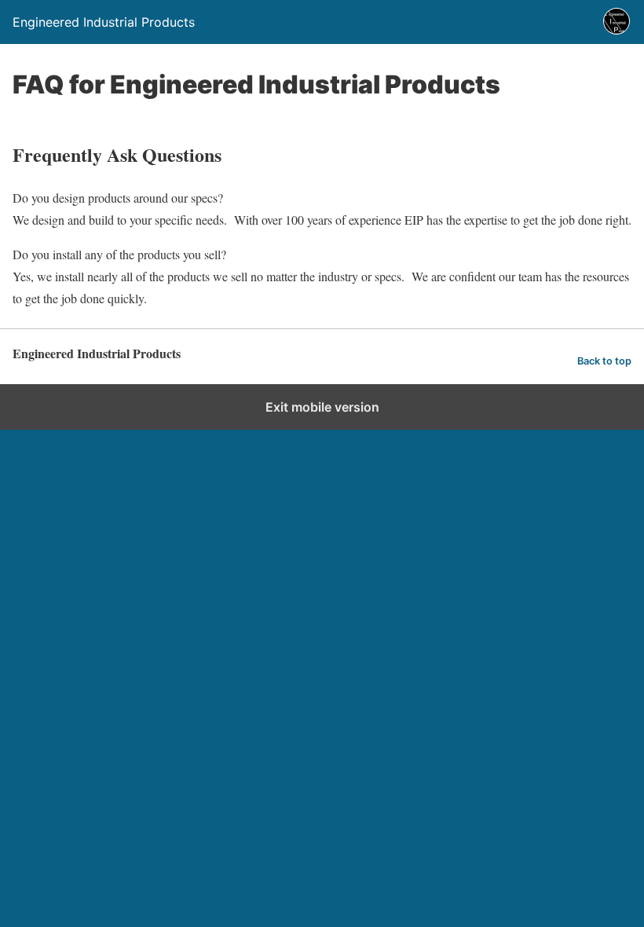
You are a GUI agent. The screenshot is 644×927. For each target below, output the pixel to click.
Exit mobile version (322, 407)
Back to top (604, 361)
